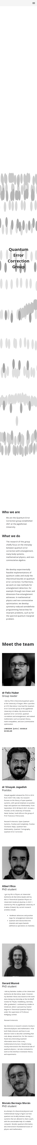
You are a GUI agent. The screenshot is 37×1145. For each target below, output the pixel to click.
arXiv (16, 728)
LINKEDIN (8, 728)
